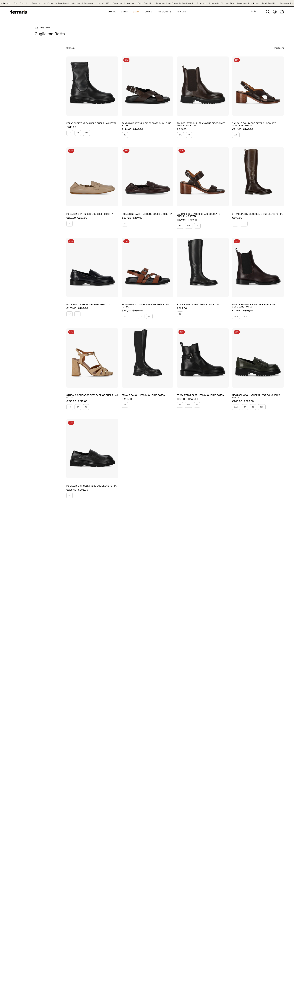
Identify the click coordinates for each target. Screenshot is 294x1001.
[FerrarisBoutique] (18, 12)
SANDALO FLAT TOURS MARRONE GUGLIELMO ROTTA (145, 306)
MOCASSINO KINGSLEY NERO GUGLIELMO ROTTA (91, 486)
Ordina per (71, 48)
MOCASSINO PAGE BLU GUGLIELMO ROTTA (88, 305)
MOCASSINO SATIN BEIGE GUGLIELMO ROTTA (89, 214)
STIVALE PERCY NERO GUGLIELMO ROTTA (198, 305)
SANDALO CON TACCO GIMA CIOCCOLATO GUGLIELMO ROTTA (198, 215)
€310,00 (71, 127)
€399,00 (237, 218)
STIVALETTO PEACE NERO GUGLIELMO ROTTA (200, 395)
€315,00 (181, 129)
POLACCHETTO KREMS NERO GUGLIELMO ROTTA (91, 123)
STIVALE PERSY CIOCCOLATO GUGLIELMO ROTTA (257, 214)
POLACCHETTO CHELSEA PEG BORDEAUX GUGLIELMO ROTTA (253, 306)
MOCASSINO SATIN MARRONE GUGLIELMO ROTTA (147, 214)
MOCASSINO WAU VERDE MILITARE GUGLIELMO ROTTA (256, 396)
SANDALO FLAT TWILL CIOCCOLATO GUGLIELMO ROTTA (146, 124)
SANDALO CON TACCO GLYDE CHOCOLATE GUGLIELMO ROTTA (254, 124)
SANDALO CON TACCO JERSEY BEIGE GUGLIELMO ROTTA (92, 396)
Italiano (255, 11)
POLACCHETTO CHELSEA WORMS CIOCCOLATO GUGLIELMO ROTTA (201, 124)
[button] (136, 12)
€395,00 (127, 399)
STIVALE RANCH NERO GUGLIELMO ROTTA (143, 395)
